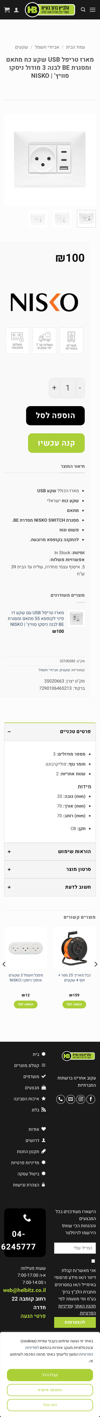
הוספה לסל (55, 415)
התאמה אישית (50, 1390)
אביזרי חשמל (47, 47)
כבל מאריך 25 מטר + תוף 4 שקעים (74, 978)
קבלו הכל (50, 1375)
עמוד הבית (75, 47)
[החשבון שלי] (16, 10)
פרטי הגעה (33, 1316)
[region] (50, 1374)
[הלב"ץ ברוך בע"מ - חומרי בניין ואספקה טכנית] (50, 10)
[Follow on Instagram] (80, 1099)
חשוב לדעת (78, 887)
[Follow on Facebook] (90, 1099)
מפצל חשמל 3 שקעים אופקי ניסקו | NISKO (26, 978)
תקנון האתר (85, 1306)
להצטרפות (75, 1322)
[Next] (9, 160)
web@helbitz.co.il (24, 1290)
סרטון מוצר (78, 869)
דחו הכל (50, 1405)
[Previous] (87, 160)
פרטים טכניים (75, 731)
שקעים (21, 47)
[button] (92, 9)
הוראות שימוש (74, 851)
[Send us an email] (70, 1099)
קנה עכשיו (56, 443)
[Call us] (60, 1099)
